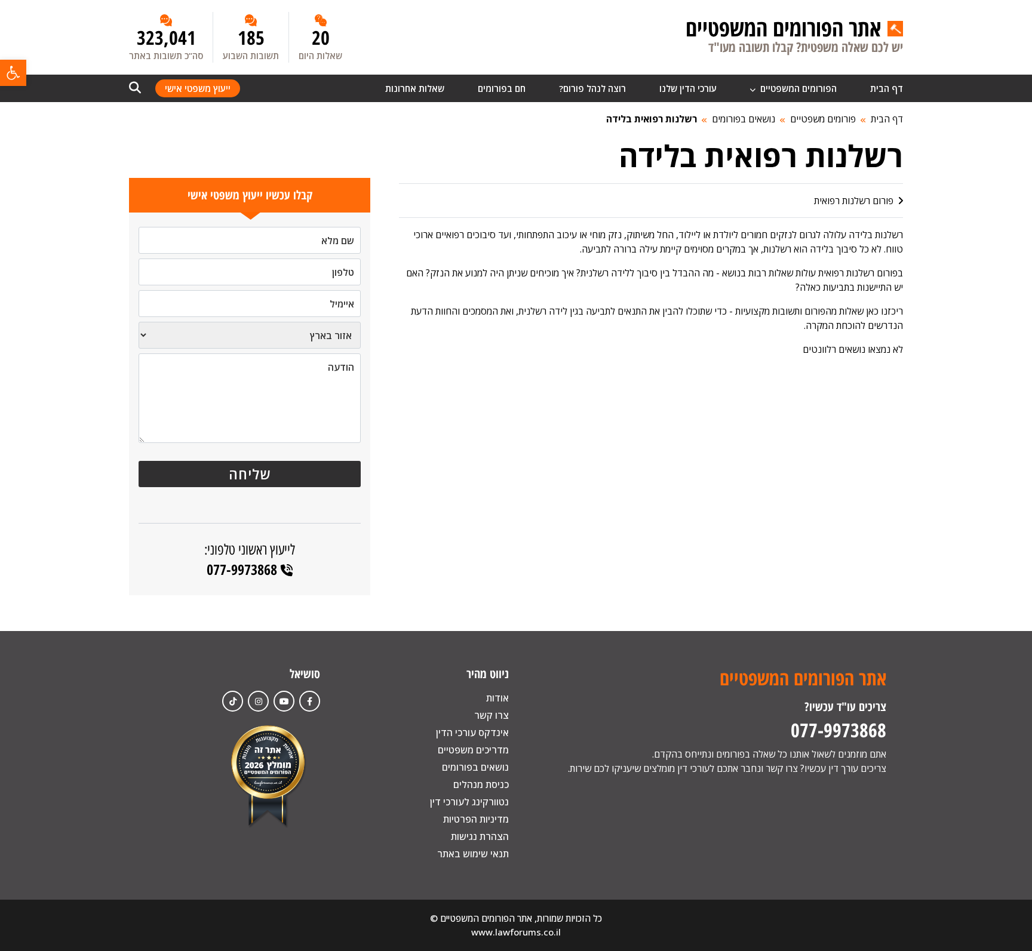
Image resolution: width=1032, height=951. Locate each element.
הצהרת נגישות (480, 836)
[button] (13, 73)
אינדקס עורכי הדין (472, 732)
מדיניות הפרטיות (476, 819)
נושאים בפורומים (743, 118)
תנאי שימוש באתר (473, 853)
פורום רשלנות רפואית (855, 200)
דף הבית (886, 88)
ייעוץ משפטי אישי (198, 88)
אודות (497, 697)
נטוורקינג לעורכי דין (469, 801)
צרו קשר (491, 715)
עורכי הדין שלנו (688, 88)
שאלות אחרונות (414, 88)
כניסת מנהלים (481, 784)
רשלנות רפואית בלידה (651, 118)
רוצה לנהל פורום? (592, 88)
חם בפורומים (502, 88)
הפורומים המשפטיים (797, 88)
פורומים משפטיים (823, 118)
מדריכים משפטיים (473, 749)
